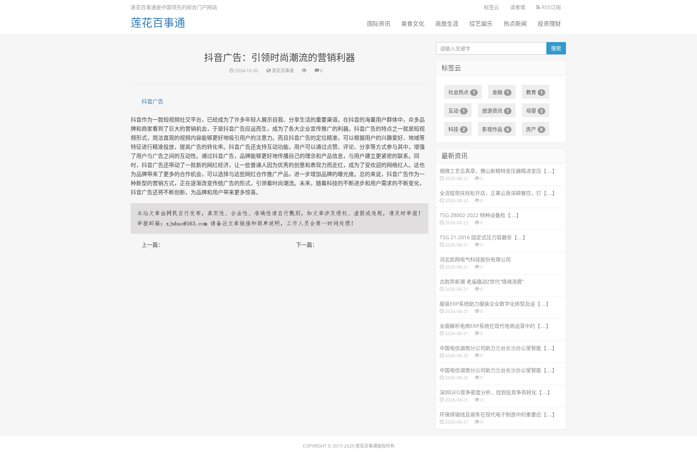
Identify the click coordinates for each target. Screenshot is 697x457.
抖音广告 (152, 101)
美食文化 (412, 24)
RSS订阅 (550, 7)
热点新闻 (515, 24)
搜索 (556, 48)
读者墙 (517, 7)
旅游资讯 (495, 110)
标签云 (491, 7)
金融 (500, 92)
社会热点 (461, 92)
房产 (534, 129)
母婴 (534, 110)
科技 (456, 129)
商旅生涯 (446, 24)
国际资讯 (378, 24)
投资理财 (549, 24)
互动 (456, 110)
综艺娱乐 (481, 24)
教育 (534, 92)
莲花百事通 (158, 22)
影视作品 (495, 129)
